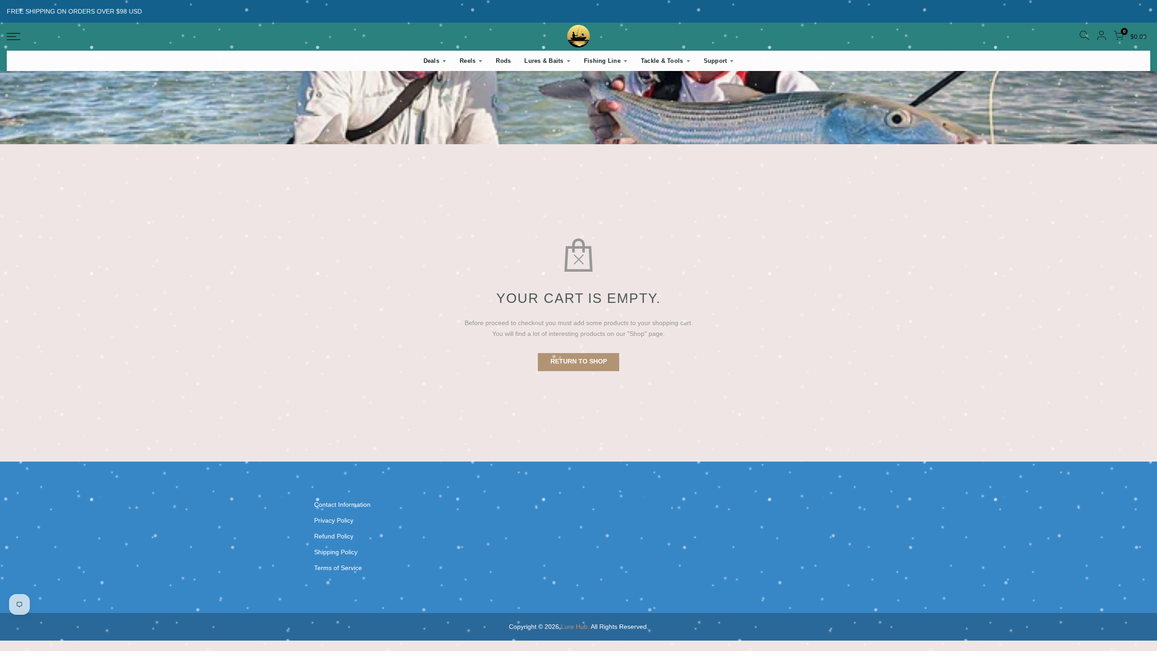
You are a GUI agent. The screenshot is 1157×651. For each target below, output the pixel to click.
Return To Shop (578, 361)
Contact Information (342, 504)
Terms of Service (338, 567)
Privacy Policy (333, 520)
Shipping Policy (335, 552)
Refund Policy (333, 536)
